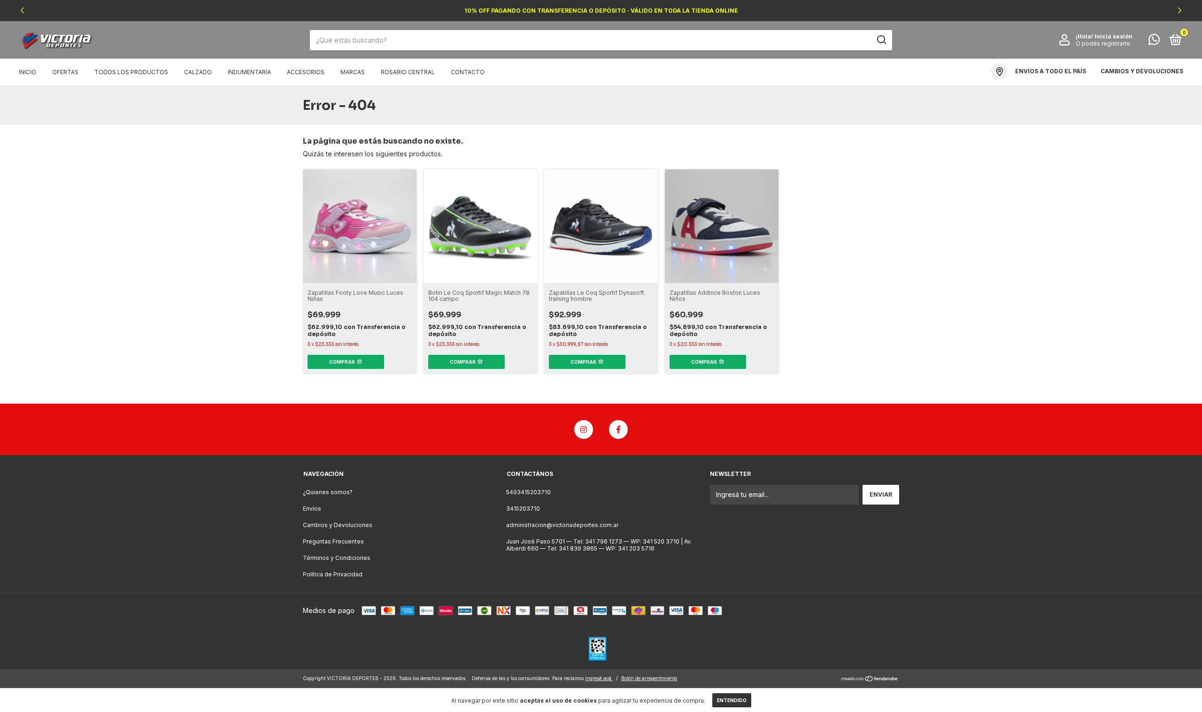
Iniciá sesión (1113, 36)
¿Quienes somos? (328, 492)
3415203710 (523, 508)
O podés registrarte (1103, 43)
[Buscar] (881, 39)
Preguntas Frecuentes (333, 541)
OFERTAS (65, 72)
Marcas (352, 72)
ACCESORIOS (305, 72)
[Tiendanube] (869, 679)
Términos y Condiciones (336, 557)
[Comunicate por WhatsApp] (1154, 41)
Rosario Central (408, 72)
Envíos (312, 508)
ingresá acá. (599, 678)
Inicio (27, 72)
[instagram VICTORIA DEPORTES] (583, 429)
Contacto (468, 72)
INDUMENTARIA (249, 72)
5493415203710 (528, 492)
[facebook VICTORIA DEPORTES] (618, 429)
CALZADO (198, 72)
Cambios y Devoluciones (337, 524)
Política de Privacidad (332, 574)
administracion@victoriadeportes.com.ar (562, 524)
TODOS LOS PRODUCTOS (131, 72)
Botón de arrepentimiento (649, 678)
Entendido (732, 700)
